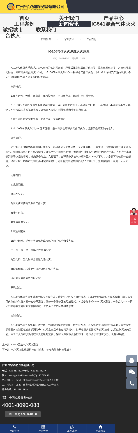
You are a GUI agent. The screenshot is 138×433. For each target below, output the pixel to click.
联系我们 (46, 29)
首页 (24, 18)
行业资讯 (69, 39)
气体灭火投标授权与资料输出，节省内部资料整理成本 (41, 349)
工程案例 (24, 24)
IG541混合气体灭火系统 (24, 344)
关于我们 (69, 18)
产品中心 (114, 18)
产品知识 (92, 39)
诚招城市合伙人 (13, 32)
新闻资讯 (69, 24)
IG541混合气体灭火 (113, 24)
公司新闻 (46, 39)
